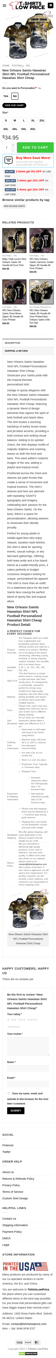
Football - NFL (21, 65)
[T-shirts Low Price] (27, 5)
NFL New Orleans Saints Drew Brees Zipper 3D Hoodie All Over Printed (12, 315)
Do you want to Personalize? (19, 88)
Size (5, 112)
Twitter (6, 1151)
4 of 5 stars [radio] (31, 1020)
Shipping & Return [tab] (16, 351)
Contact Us (9, 1218)
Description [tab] (12, 343)
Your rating (14, 1014)
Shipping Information (15, 1225)
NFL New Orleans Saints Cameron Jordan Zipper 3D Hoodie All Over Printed (42, 264)
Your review (15, 1033)
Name (11, 1062)
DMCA (6, 1238)
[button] (4, 5)
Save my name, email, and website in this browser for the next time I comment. (27, 1098)
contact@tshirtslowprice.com (33, 864)
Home (5, 65)
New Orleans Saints (14, 206)
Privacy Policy (11, 1185)
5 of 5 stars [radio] (13, 1027)
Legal (5, 1244)
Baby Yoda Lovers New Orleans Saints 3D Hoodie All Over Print (14, 262)
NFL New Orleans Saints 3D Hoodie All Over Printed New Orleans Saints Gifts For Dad (40, 316)
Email (11, 1077)
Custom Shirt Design (15, 1198)
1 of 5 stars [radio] (8, 1020)
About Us (8, 1172)
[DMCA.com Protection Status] (28, 1353)
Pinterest (7, 1145)
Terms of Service (12, 1191)
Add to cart (35, 147)
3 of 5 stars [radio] (21, 1020)
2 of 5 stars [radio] (13, 1020)
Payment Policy (12, 1231)
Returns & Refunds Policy (18, 1178)
